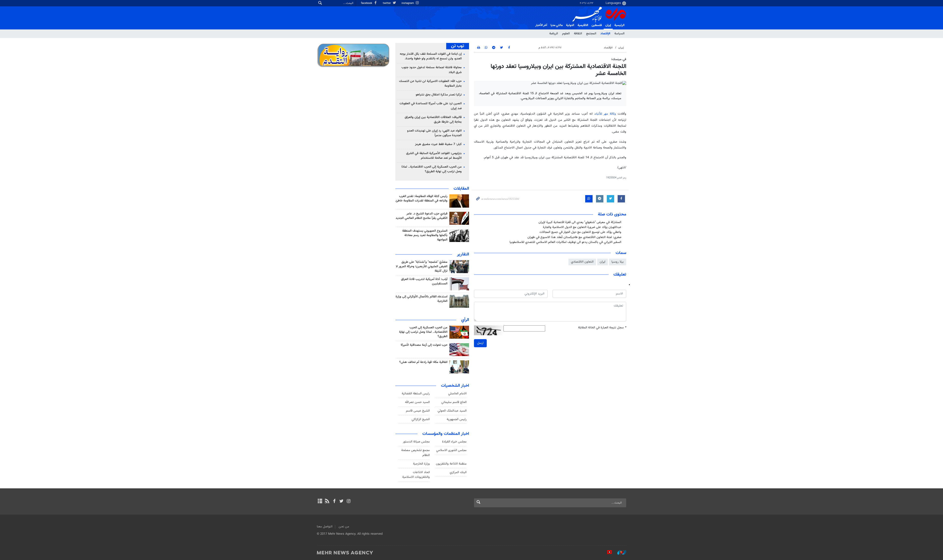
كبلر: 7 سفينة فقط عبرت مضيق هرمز (438, 144)
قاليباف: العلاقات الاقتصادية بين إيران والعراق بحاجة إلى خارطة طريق (433, 119)
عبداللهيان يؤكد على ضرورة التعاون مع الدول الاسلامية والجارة (582, 227)
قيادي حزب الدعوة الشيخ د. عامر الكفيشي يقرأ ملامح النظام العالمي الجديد (421, 216)
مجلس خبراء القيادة (454, 441)
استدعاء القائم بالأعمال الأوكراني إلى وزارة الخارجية (421, 299)
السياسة (619, 33)
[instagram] (349, 501)
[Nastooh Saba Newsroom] (619, 552)
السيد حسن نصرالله (417, 402)
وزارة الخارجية (421, 463)
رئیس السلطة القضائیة (416, 393)
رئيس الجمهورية (457, 419)
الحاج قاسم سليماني (454, 402)
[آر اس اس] (327, 501)
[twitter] (341, 501)
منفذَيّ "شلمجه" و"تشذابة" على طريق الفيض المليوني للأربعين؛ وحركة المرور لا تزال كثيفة (421, 266)
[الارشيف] (320, 501)
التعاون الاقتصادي (582, 261)
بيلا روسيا (617, 261)
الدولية (570, 25)
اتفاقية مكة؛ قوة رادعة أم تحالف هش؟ (423, 362)
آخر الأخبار (541, 25)
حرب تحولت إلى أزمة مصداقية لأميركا (424, 345)
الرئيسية (619, 25)
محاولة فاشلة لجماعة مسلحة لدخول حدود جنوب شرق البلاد (432, 70)
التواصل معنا (325, 526)
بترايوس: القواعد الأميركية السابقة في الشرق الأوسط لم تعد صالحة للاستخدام (434, 155)
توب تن (457, 46)
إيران (608, 25)
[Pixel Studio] (607, 552)
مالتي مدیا (557, 25)
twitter (387, 3)
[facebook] (334, 501)
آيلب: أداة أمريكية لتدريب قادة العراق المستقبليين (424, 281)
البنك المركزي (458, 472)
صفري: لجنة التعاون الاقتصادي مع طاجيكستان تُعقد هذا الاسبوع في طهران (574, 237)
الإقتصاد (605, 33)
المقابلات (461, 189)
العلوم (566, 33)
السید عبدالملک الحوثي (452, 410)
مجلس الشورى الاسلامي (451, 450)
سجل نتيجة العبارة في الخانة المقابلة (602, 327)
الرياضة (553, 33)
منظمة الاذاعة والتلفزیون (451, 463)
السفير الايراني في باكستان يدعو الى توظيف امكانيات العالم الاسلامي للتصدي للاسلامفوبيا (565, 242)
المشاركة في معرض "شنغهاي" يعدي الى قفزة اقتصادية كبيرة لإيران (580, 222)
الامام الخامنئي (457, 393)
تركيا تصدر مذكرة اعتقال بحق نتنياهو (439, 94)
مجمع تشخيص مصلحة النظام (415, 452)
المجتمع (591, 33)
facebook (367, 3)
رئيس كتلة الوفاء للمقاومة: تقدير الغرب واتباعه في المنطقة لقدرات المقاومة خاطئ (421, 198)
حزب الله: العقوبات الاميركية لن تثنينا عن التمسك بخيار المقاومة (430, 83)
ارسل (480, 343)
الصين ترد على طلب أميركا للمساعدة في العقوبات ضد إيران (431, 106)
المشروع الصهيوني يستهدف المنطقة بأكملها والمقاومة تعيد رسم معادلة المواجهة (424, 235)
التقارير (463, 254)
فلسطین (597, 25)
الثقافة (578, 33)
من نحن (344, 526)
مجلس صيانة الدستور (416, 441)
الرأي (465, 320)
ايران (602, 261)
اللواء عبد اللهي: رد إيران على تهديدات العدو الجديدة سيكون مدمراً (434, 133)
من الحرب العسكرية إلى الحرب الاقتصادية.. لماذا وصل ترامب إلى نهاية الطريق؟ (432, 169)
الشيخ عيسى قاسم (418, 410)
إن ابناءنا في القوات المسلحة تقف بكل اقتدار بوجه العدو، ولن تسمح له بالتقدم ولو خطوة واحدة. (431, 56)
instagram (408, 3)
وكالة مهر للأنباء (605, 113)
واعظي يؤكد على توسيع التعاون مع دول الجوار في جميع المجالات (580, 232)
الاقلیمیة (583, 25)
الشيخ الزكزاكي (421, 419)
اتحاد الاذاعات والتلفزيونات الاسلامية (416, 475)
